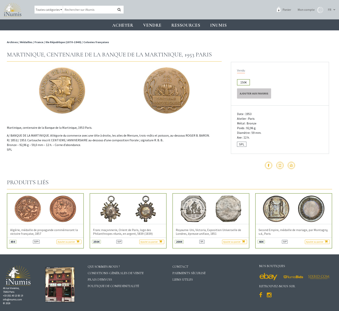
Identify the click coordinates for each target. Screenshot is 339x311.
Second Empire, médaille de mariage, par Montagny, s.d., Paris (293, 232)
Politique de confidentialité (113, 286)
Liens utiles (182, 279)
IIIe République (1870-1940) (63, 42)
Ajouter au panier (66, 241)
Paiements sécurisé (189, 273)
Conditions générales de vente (116, 273)
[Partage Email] (280, 165)
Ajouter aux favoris (254, 93)
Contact (180, 267)
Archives (12, 42)
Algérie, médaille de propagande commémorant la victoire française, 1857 (44, 232)
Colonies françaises (96, 42)
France (39, 42)
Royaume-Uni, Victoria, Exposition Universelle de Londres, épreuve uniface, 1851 (208, 232)
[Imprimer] (291, 165)
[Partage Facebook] (269, 165)
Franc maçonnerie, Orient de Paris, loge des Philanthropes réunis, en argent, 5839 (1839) (123, 232)
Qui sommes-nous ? (104, 267)
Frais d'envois (100, 279)
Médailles (26, 42)
